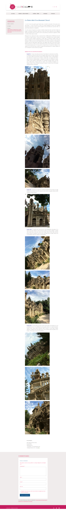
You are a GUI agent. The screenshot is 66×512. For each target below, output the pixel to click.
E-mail (21, 481)
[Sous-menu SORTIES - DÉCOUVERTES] (29, 13)
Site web (21, 486)
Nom (21, 477)
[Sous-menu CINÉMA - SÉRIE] (40, 13)
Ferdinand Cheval (15, 29)
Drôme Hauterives (10, 29)
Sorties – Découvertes (11, 21)
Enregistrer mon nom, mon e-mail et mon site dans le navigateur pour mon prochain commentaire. (33, 492)
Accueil (13, 13)
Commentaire (22, 466)
